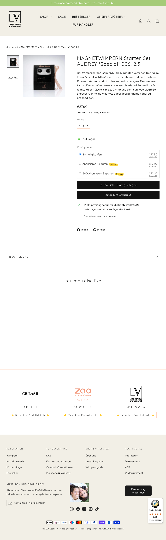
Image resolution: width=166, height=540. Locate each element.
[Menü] (161, 500)
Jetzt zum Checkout (118, 194)
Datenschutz (132, 461)
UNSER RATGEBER (110, 16)
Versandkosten (102, 112)
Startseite (11, 47)
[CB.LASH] (30, 394)
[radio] (80, 154)
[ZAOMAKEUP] (83, 394)
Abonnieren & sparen (100, 164)
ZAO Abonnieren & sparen (103, 173)
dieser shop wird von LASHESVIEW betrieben (102, 529)
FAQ (48, 455)
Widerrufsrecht (134, 473)
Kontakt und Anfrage (58, 461)
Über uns (90, 455)
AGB (127, 467)
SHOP (44, 16)
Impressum (131, 455)
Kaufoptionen (85, 147)
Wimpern (12, 455)
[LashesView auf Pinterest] (91, 509)
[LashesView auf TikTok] (97, 509)
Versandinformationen (59, 467)
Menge (81, 119)
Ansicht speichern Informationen (100, 216)
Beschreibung (18, 256)
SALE (62, 16)
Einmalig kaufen (92, 154)
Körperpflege (14, 467)
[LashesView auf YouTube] (84, 509)
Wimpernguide (94, 467)
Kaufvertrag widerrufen (138, 491)
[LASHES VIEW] (136, 394)
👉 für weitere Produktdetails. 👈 (30, 415)
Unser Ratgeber (94, 461)
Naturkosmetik (15, 461)
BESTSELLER (81, 16)
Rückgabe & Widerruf (58, 473)
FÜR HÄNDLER (83, 24)
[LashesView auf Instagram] (72, 509)
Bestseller (12, 473)
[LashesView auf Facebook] (78, 509)
